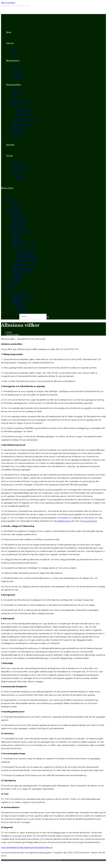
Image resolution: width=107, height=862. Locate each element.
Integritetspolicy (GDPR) (23, 299)
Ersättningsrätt (18, 264)
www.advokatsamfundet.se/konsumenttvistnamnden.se (26, 847)
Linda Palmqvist (19, 222)
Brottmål (15, 246)
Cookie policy (18, 296)
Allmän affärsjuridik (20, 232)
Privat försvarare (25, 253)
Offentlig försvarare (26, 250)
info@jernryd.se (64, 521)
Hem (8, 197)
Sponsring (16, 207)
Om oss (10, 200)
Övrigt (9, 289)
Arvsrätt (15, 236)
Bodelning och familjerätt (24, 243)
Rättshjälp (22, 306)
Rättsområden (13, 229)
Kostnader (16, 303)
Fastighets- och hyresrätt (23, 268)
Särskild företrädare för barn (30, 260)
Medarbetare (13, 211)
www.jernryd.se (90, 521)
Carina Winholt (18, 225)
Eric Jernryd (17, 218)
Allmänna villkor (19, 292)
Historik (15, 204)
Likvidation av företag (21, 271)
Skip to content (8, 2)
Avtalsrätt (16, 239)
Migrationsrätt (18, 275)
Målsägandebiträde (26, 257)
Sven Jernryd (17, 215)
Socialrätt (16, 282)
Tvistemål (16, 278)
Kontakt (10, 285)
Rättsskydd (22, 310)
